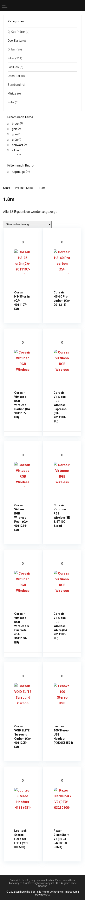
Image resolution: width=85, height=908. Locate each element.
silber (15, 150)
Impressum (71, 891)
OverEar (13, 40)
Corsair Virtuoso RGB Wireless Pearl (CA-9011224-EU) (21, 518)
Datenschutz (42, 894)
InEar (11, 58)
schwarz (18, 145)
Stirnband (14, 85)
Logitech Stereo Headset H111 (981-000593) (21, 839)
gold (15, 129)
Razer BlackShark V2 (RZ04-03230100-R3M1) (61, 839)
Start (6, 187)
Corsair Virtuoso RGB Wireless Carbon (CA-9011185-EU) (22, 405)
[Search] (80, 5)
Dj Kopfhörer (16, 32)
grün (15, 139)
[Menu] (5, 5)
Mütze (12, 93)
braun (16, 123)
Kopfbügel (18, 171)
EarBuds (13, 67)
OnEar (12, 49)
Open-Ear (14, 76)
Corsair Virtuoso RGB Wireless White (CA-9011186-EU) (61, 626)
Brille (11, 102)
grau (15, 134)
